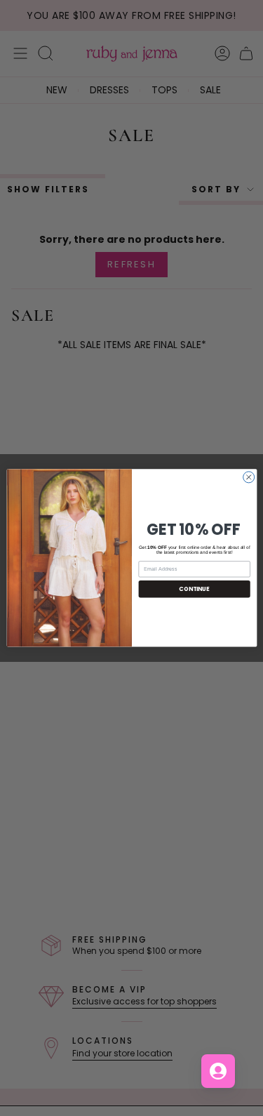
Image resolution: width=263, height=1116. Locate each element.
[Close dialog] (248, 477)
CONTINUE (194, 588)
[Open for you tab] (218, 1071)
